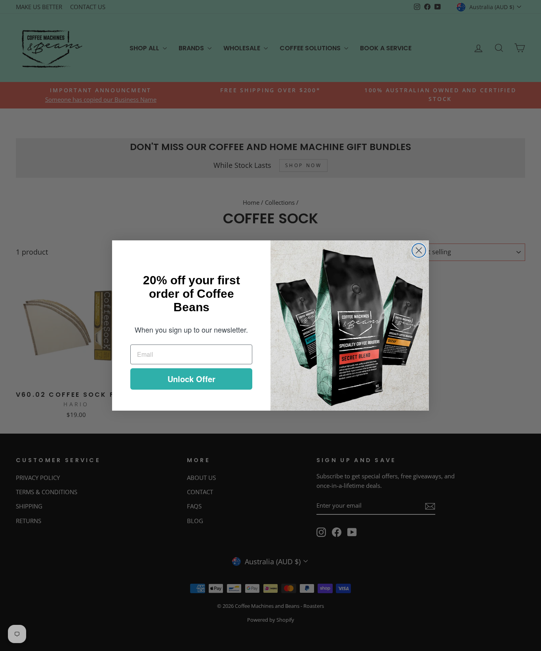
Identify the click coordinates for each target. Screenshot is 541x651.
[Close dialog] (419, 250)
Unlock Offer (191, 379)
